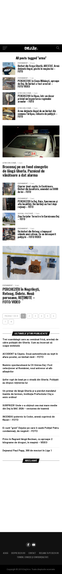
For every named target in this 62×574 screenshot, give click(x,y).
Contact (32, 553)
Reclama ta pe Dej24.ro (49, 553)
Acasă (5, 553)
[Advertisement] (31, 22)
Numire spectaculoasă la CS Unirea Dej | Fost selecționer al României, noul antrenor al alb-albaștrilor (28, 368)
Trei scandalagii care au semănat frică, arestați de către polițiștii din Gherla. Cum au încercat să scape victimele (30, 342)
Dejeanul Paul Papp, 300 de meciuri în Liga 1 (27, 450)
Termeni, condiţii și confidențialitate (32, 557)
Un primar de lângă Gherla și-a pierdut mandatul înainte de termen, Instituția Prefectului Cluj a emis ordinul (29, 394)
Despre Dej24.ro (18, 553)
